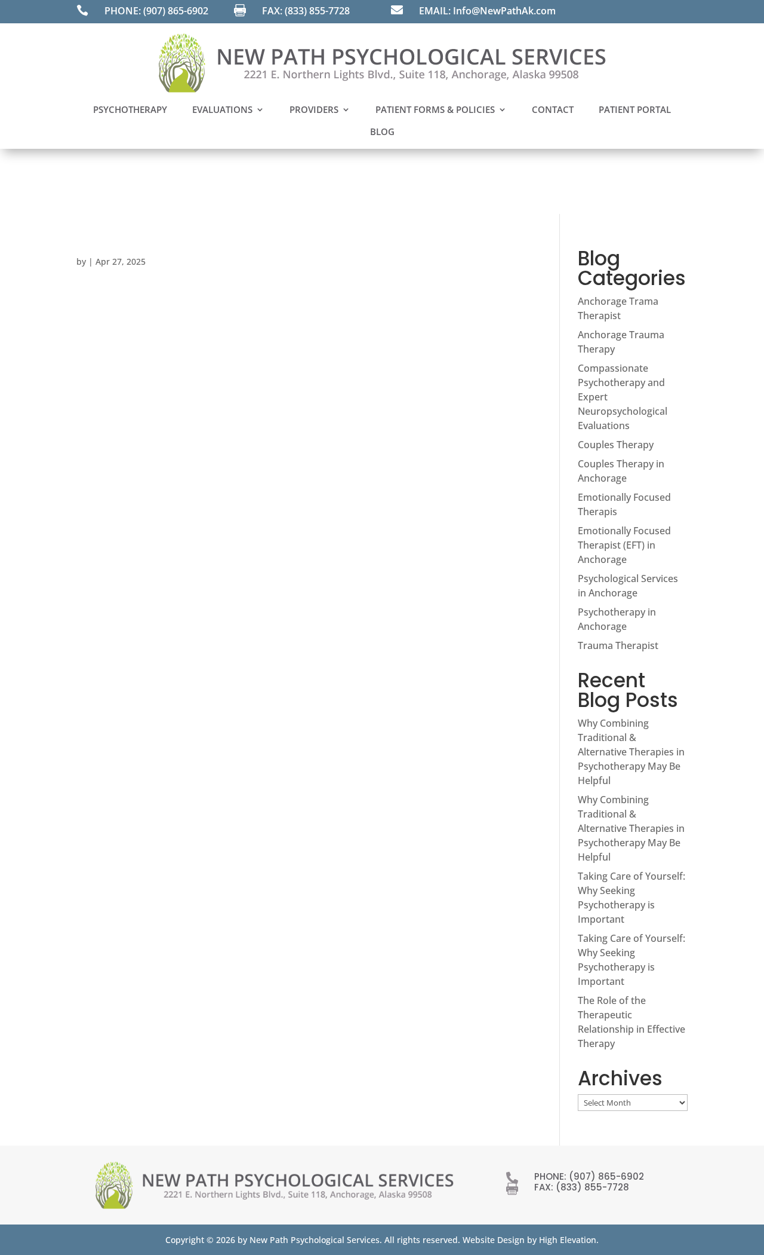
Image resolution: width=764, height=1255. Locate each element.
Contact (553, 109)
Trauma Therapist (618, 645)
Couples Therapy (616, 444)
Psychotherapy (130, 109)
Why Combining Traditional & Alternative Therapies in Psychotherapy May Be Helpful (631, 752)
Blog (382, 131)
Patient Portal (635, 109)
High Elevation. (569, 1239)
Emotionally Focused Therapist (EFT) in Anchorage (624, 545)
